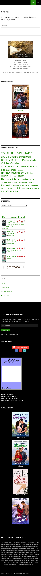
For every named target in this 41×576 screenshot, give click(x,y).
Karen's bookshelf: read (13, 217)
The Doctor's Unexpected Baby (12, 241)
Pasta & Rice (7, 185)
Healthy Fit (6, 175)
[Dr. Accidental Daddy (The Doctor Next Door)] (4, 258)
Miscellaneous (7, 182)
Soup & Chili (14, 188)
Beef (12, 156)
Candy (33, 160)
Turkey (3, 192)
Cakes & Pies (19, 159)
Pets (15, 185)
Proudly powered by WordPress (20, 573)
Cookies (14, 163)
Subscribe (5, 330)
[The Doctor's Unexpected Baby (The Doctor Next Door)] (4, 242)
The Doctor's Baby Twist (10, 233)
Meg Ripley (6, 228)
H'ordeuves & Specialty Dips (15, 172)
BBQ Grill (5, 157)
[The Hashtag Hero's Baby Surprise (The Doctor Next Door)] (4, 250)
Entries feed (5, 287)
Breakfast (6, 159)
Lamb (23, 179)
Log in (3, 283)
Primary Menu (38, 2)
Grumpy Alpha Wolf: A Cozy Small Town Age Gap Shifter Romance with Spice (15, 224)
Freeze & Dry (20, 170)
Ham (31, 173)
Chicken (5, 163)
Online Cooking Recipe (20, 182)
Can (28, 160)
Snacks (4, 188)
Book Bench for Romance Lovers (13, 400)
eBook (18, 437)
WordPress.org (6, 295)
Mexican (29, 179)
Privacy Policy (6, 388)
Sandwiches (33, 185)
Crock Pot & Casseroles (14, 166)
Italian (21, 175)
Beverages (20, 156)
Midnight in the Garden (10, 398)
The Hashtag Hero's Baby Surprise (13, 249)
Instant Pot (15, 176)
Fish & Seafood (9, 169)
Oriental (30, 182)
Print (23, 437)
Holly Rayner (11, 235)
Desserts (32, 166)
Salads (25, 185)
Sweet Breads (32, 188)
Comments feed (6, 291)
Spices (23, 189)
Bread (28, 156)
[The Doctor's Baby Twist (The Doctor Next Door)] (4, 234)
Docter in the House (9, 396)
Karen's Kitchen (11, 179)
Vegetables (12, 191)
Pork (19, 185)
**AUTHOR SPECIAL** (16, 153)
